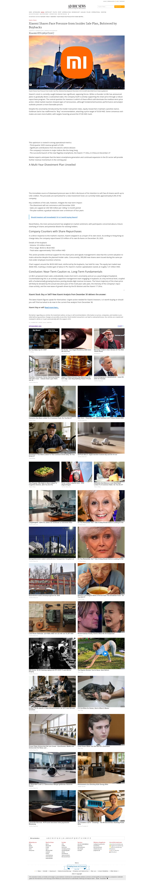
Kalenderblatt (49, 858)
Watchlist (80, 845)
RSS (117, 1)
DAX (30, 844)
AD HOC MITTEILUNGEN (34, 14)
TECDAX (31, 847)
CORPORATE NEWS (53, 14)
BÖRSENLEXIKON (111, 1)
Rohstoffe (64, 847)
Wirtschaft (48, 845)
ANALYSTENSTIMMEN (44, 14)
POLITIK (55, 12)
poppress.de (97, 850)
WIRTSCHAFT (48, 12)
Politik (47, 847)
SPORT (59, 12)
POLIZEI (88, 12)
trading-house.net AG (99, 844)
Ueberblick (53, 16)
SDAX (30, 849)
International (49, 856)
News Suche (118, 6)
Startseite (42, 16)
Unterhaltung (49, 855)
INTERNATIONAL (95, 12)
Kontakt (80, 850)
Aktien (63, 852)
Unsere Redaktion (103, 871)
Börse (47, 16)
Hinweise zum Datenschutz (81, 871)
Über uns (93, 871)
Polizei (47, 853)
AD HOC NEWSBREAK (83, 844)
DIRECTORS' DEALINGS (62, 14)
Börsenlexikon (34, 838)
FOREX (63, 845)
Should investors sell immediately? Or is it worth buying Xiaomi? (54, 217)
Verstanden (103, 878)
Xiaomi (30, 20)
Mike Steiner (114, 871)
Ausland (48, 852)
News (39, 871)
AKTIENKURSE (36, 12)
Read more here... (52, 307)
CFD (63, 844)
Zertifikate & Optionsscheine (66, 854)
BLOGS (104, 1)
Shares (35, 20)
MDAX (30, 845)
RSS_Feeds (80, 849)
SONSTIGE (103, 12)
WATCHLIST (122, 1)
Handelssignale (65, 850)
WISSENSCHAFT (76, 12)
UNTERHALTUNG (66, 12)
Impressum (52, 871)
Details (97, 878)
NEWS (30, 12)
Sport (47, 849)
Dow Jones (31, 850)
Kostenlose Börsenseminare (98, 846)
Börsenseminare (66, 856)
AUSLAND (83, 12)
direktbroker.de (98, 849)
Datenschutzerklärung (64, 871)
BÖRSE (42, 12)
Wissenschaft (49, 850)
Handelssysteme (66, 849)
